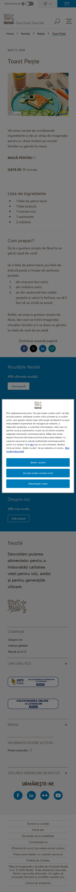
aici (32, 444)
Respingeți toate (38, 483)
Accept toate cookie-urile (38, 472)
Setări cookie (38, 462)
